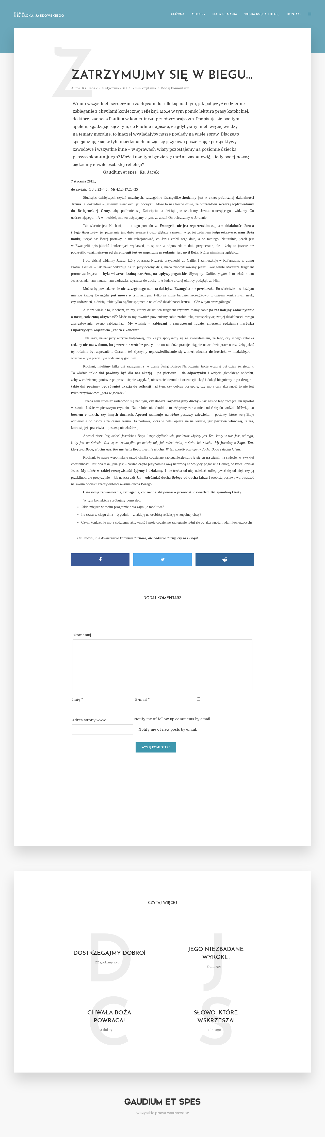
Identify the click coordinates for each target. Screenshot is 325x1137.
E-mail (142, 699)
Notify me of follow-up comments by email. (172, 719)
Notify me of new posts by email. (167, 729)
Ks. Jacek (90, 88)
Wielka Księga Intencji (262, 14)
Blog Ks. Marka (225, 14)
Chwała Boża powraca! (109, 1017)
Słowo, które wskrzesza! (216, 1017)
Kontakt (294, 14)
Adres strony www (89, 720)
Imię (77, 699)
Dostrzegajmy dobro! (109, 953)
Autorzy (198, 14)
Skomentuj (82, 635)
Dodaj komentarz (175, 88)
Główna (177, 14)
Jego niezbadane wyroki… (216, 953)
